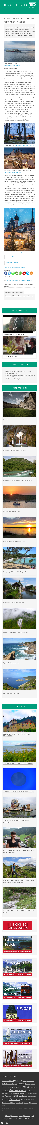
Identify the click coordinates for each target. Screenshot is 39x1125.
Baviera (9, 280)
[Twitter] (9, 273)
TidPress (7, 1116)
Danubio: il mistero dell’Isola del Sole (14, 541)
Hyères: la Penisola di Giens (11, 663)
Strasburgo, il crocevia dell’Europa (13, 602)
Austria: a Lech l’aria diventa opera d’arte (18, 792)
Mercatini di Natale (7, 1093)
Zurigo (3, 1105)
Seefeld (31, 1096)
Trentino (7, 1103)
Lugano (31, 1090)
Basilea (4, 1084)
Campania (14, 1084)
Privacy (21, 1116)
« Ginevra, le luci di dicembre (14, 292)
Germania (15, 280)
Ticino (22, 1100)
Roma (14, 1096)
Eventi (14, 1087)
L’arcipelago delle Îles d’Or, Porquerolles (15, 572)
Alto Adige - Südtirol (8, 1081)
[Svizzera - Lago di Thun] (19, 345)
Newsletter (14, 1116)
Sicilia (34, 1096)
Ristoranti (8, 1096)
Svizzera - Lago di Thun (11, 356)
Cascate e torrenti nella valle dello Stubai (15, 632)
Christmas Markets (12, 262)
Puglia (29, 1093)
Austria (18, 1080)
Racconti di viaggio (26, 280)
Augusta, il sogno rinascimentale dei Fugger (20, 375)
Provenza (23, 1093)
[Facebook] (5, 273)
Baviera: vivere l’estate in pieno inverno (19, 371)
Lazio (27, 1091)
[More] (31, 273)
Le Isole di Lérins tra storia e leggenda (14, 450)
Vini (30, 1103)
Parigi (18, 1093)
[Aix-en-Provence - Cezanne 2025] (19, 324)
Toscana (32, 1099)
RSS (33, 1116)
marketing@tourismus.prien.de (13, 65)
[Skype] (27, 273)
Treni (3, 1103)
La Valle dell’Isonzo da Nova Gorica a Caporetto (17, 480)
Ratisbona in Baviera (12, 373)
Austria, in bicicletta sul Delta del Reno (18, 764)
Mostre (14, 1093)
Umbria (12, 1103)
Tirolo (27, 1100)
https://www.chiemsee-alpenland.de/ (14, 267)
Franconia (32, 1087)
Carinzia (21, 1084)
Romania (20, 1096)
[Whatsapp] (13, 273)
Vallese (17, 1103)
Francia (25, 1086)
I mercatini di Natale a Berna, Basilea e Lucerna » (19, 297)
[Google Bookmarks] (24, 273)
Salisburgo (26, 1096)
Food (19, 1087)
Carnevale (27, 1084)
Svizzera (14, 1099)
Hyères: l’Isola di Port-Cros (11, 693)
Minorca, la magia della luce (11, 511)
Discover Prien (10, 257)
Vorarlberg (34, 1103)
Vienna (26, 1103)
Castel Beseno (7, 420)
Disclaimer (27, 1116)
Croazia (10, 1087)
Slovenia (5, 1100)
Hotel (23, 1090)
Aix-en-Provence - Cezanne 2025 (14, 334)
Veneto (21, 1103)
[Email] (16, 273)
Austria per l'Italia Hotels (28, 1081)
